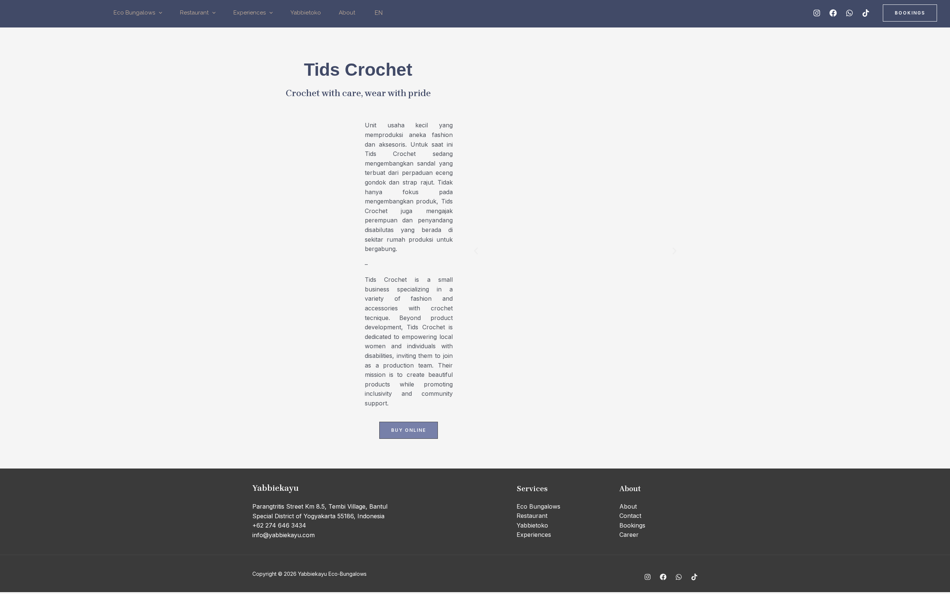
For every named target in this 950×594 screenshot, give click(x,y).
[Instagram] (816, 13)
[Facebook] (833, 13)
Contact (630, 515)
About (628, 506)
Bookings (632, 525)
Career (629, 534)
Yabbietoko (532, 525)
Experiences (534, 534)
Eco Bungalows (538, 506)
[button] (910, 13)
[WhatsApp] (849, 13)
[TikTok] (865, 13)
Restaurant (532, 515)
